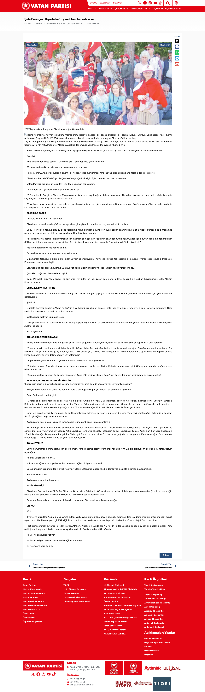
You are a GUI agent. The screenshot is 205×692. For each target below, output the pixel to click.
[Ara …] (166, 3)
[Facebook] (145, 3)
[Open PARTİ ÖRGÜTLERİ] (150, 8)
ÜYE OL (93, 3)
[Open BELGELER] (111, 8)
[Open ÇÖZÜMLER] (127, 8)
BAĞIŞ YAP (105, 3)
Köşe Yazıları (51, 23)
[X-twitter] (140, 3)
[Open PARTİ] (96, 8)
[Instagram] (150, 3)
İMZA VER (117, 3)
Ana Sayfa (28, 23)
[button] (177, 41)
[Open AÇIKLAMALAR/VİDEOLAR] (180, 8)
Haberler (39, 23)
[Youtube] (155, 3)
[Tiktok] (160, 3)
